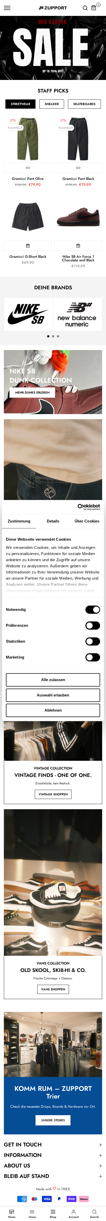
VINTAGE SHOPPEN (53, 794)
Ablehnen (53, 710)
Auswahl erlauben (53, 695)
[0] (94, 8)
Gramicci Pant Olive (28, 178)
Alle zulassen (53, 680)
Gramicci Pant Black (78, 178)
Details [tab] (53, 521)
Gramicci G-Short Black (28, 256)
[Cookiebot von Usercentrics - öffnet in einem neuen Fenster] (77, 507)
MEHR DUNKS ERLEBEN (32, 392)
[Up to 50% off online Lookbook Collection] (53, 48)
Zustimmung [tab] (19, 521)
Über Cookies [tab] (87, 521)
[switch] (92, 625)
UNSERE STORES (53, 1120)
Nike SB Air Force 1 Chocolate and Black (78, 258)
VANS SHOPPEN (53, 989)
